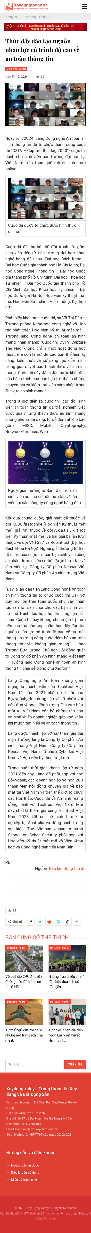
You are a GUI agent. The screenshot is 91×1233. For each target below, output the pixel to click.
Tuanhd (34, 1186)
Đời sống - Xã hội (16, 68)
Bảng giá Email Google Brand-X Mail (50, 891)
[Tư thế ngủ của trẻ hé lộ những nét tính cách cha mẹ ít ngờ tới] (24, 1012)
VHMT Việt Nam (30, 1213)
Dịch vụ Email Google (26, 1193)
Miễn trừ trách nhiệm (25, 1179)
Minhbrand (54, 1193)
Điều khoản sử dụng (25, 1172)
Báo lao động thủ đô (67, 868)
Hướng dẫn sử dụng (25, 1165)
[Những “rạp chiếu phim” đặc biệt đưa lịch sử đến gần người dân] (67, 958)
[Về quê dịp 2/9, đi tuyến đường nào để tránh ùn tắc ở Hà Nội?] (24, 958)
